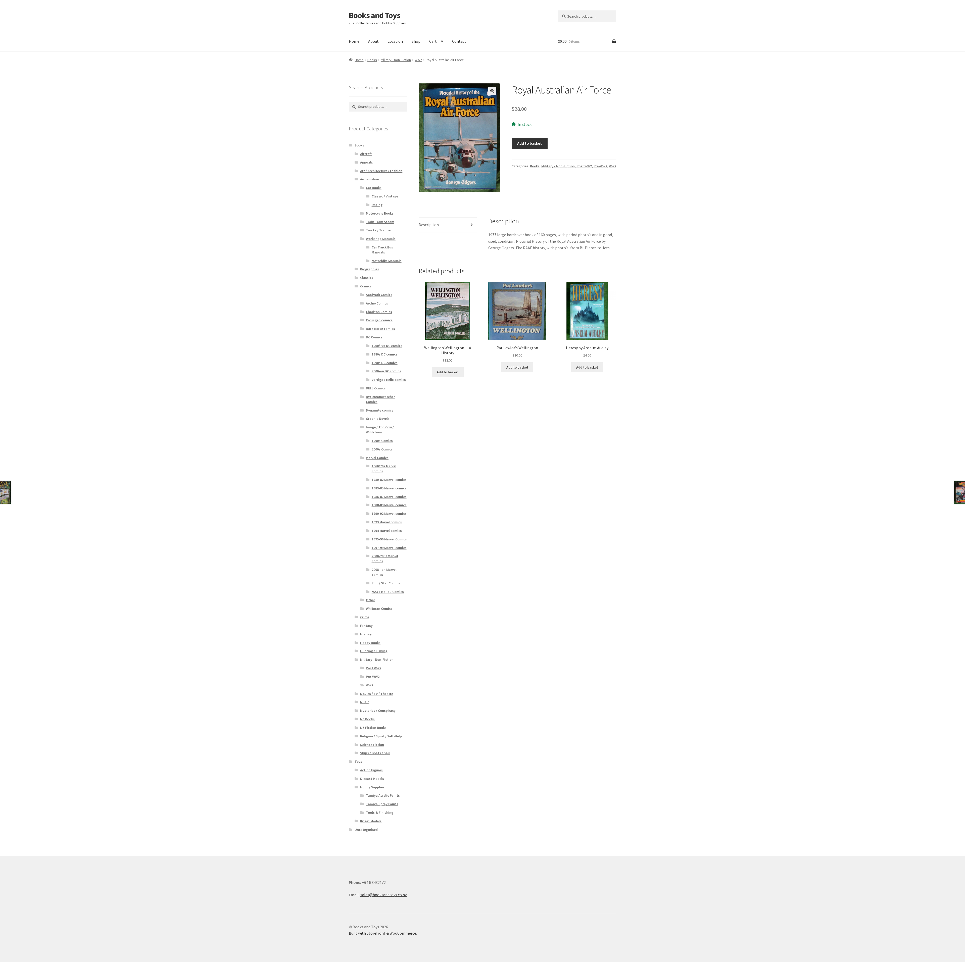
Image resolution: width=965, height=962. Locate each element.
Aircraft (366, 153)
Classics (366, 277)
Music (364, 702)
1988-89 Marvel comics (389, 505)
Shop (416, 41)
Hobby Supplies (372, 787)
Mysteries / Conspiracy (378, 710)
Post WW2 (584, 166)
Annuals (366, 162)
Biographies (369, 269)
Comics (366, 286)
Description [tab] (429, 224)
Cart (433, 41)
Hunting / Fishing (373, 651)
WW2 (418, 60)
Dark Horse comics (380, 328)
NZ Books (367, 719)
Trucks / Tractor (378, 230)
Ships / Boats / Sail (375, 753)
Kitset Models (370, 821)
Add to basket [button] (448, 372)
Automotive (369, 179)
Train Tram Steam (380, 222)
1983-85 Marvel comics (389, 488)
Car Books (373, 187)
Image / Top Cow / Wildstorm (380, 429)
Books (372, 60)
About (373, 41)
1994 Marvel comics (387, 530)
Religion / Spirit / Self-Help (381, 736)
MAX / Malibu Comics (388, 591)
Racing (377, 204)
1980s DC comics (385, 354)
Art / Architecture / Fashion (381, 171)
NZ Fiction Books (373, 727)
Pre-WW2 (600, 166)
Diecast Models (372, 778)
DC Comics (374, 337)
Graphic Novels (378, 418)
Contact (459, 41)
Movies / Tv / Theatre (376, 693)
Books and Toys (374, 15)
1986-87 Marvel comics (389, 496)
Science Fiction (372, 744)
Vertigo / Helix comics (389, 379)
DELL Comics (376, 388)
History (366, 634)
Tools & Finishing (379, 812)
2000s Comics (382, 449)
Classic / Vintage (385, 196)
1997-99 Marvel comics (389, 547)
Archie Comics (377, 303)
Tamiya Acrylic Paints (383, 795)
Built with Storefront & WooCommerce (382, 933)
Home (354, 41)
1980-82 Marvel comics (389, 479)
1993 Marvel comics (387, 522)
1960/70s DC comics (387, 345)
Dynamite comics (379, 410)
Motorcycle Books (380, 213)
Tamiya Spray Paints (382, 804)
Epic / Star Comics (386, 583)
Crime (364, 617)
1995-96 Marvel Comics (389, 539)
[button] (492, 91)
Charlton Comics (379, 312)
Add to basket (529, 143)
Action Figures (371, 770)
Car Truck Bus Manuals (382, 250)
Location (395, 41)
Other (370, 600)
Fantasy (366, 625)
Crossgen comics (379, 320)
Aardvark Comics (379, 294)
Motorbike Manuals (387, 261)
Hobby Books (370, 642)
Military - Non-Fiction (396, 60)
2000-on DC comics (386, 371)
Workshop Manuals (381, 238)
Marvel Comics (377, 457)
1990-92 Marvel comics (389, 513)
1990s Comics (382, 440)
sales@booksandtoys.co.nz (383, 894)
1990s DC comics (385, 363)
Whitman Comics (379, 608)
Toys (358, 761)
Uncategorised (366, 829)
